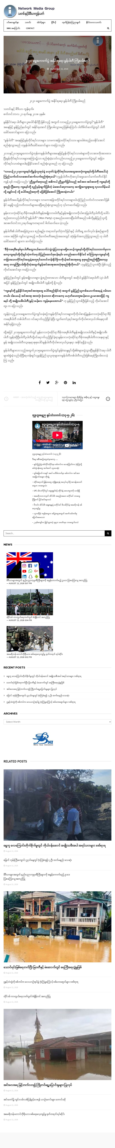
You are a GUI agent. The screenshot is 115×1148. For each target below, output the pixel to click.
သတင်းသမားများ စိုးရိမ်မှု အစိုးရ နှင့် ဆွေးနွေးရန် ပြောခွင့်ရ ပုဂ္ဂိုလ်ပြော (81, 399)
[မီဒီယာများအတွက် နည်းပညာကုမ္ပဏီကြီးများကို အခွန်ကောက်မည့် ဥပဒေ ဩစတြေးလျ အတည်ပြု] (30, 565)
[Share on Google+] (57, 382)
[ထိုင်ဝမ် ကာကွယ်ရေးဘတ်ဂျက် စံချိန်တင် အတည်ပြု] (30, 602)
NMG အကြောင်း (13, 28)
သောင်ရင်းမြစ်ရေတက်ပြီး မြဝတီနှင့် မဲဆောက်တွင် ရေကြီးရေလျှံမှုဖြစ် (35, 683)
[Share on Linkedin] (74, 382)
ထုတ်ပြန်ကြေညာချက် (71, 22)
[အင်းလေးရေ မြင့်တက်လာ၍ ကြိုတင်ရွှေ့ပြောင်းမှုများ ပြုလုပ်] (57, 1044)
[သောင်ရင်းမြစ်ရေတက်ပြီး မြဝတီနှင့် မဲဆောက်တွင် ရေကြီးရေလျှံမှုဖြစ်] (57, 926)
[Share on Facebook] (39, 382)
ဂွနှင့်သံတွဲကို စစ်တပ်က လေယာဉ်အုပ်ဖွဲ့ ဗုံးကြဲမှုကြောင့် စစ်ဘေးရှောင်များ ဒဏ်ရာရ (41, 702)
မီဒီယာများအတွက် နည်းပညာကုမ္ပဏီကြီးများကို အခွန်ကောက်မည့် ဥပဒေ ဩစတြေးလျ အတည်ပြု (47, 580)
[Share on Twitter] (48, 382)
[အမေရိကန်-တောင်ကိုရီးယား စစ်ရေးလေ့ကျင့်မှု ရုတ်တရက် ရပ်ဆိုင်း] (30, 639)
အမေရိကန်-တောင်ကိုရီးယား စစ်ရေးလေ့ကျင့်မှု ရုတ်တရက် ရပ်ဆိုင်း (35, 654)
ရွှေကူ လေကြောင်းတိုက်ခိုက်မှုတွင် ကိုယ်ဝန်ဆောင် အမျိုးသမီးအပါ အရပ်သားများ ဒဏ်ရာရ (44, 676)
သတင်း (28, 22)
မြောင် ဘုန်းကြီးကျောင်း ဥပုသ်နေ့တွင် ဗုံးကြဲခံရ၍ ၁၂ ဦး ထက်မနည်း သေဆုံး (38, 695)
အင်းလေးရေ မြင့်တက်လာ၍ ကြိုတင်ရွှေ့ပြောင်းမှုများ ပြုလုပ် (32, 689)
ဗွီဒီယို (53, 22)
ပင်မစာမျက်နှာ (13, 22)
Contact (30, 28)
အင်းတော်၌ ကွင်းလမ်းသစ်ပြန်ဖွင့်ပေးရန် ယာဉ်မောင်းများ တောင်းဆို (35, 1100)
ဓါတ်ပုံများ (41, 22)
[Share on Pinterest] (65, 382)
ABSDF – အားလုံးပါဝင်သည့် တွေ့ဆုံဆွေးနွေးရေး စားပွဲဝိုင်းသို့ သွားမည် (33, 399)
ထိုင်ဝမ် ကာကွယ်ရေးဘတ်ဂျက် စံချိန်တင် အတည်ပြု (28, 617)
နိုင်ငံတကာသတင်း (93, 22)
